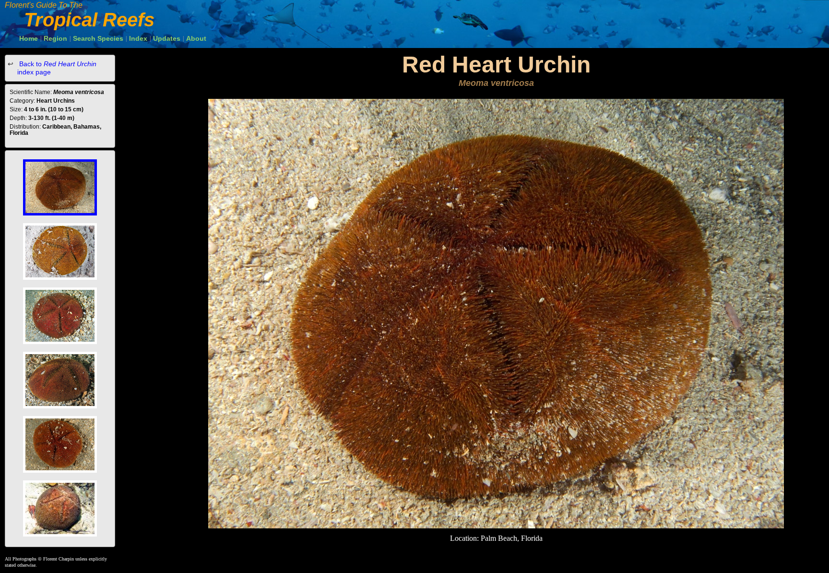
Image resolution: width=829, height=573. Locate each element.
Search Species (98, 38)
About (196, 38)
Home (28, 38)
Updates (166, 38)
